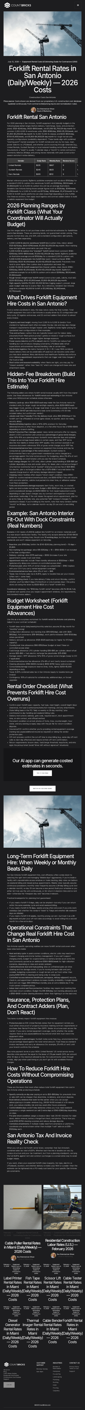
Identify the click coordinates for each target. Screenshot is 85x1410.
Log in (9, 1385)
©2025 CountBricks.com (42, 1405)
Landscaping (57, 1377)
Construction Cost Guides (12, 1377)
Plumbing (56, 1379)
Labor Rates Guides (10, 1373)
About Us (7, 1370)
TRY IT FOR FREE (42, 773)
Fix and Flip (57, 1374)
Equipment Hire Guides (11, 1375)
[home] (18, 5)
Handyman (56, 1371)
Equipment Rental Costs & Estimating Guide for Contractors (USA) (49, 62)
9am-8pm (40, 1371)
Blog (5, 1372)
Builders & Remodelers (57, 1367)
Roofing (55, 1382)
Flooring (55, 1388)
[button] (78, 5)
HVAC (55, 1385)
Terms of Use (74, 1368)
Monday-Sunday (42, 1369)
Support (6, 1379)
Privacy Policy (74, 1367)
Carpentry (56, 1390)
